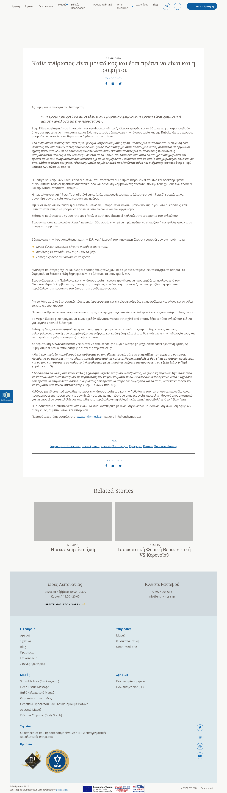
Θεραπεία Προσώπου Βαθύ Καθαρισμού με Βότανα (54, 704)
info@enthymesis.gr (162, 596)
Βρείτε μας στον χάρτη (63, 604)
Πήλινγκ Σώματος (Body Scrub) (41, 715)
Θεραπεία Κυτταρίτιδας (36, 698)
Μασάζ (62, 4)
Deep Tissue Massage (34, 687)
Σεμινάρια (142, 4)
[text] (6, 396)
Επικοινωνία (46, 6)
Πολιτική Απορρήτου (130, 681)
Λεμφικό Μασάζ (30, 710)
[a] (106, 84)
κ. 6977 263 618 (162, 592)
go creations (62, 789)
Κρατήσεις (27, 652)
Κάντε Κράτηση (205, 6)
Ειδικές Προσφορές (78, 6)
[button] (166, 6)
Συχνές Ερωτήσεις (32, 664)
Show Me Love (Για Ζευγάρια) (39, 681)
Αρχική (16, 6)
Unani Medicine (122, 6)
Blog (155, 4)
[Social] (200, 727)
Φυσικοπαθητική (102, 4)
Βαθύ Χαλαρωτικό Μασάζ (37, 693)
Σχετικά (29, 6)
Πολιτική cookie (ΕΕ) (130, 687)
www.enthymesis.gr (90, 417)
